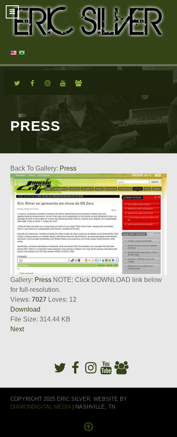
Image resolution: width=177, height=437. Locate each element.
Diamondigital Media (40, 407)
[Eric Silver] (88, 20)
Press (68, 168)
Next (17, 329)
